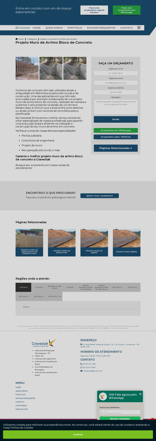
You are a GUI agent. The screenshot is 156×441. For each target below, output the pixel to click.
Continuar (78, 434)
